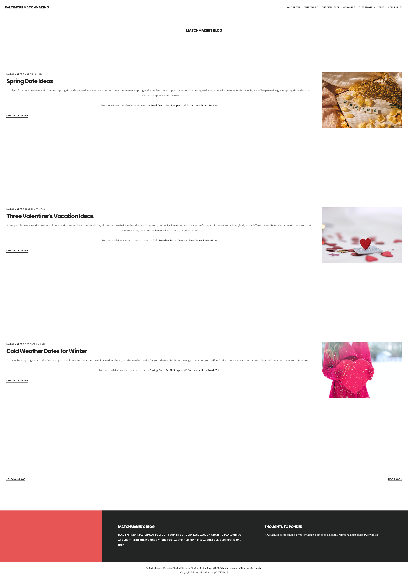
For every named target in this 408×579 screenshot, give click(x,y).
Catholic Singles (154, 568)
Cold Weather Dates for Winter (46, 351)
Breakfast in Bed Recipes (165, 105)
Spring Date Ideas (29, 81)
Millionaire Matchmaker (250, 568)
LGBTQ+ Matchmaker (226, 568)
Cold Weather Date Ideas (168, 240)
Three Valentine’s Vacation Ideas (50, 216)
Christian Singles (171, 568)
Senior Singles (207, 568)
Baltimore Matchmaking (27, 7)
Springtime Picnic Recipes (202, 105)
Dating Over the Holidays (165, 370)
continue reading (17, 115)
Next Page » (395, 479)
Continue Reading (17, 380)
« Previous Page (15, 479)
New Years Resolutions (203, 240)
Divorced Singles (189, 568)
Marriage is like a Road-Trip (203, 370)
